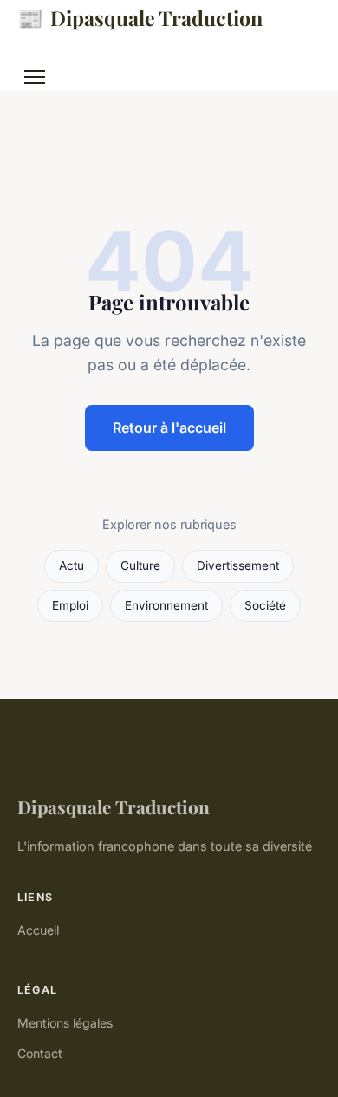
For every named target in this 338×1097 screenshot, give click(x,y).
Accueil (38, 930)
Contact (39, 1053)
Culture (140, 565)
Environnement (166, 605)
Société (265, 605)
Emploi (70, 605)
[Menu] (34, 77)
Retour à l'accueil (169, 427)
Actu (71, 565)
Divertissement (238, 565)
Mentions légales (65, 1022)
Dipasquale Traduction (140, 17)
